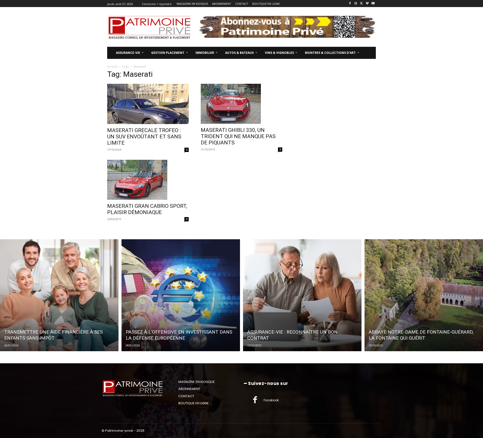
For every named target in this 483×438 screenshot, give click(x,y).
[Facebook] (350, 4)
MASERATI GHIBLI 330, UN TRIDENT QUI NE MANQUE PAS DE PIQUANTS (238, 136)
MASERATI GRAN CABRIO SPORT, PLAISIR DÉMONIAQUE (147, 209)
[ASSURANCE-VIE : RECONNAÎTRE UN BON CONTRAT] (302, 295)
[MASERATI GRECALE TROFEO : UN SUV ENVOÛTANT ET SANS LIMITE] (148, 104)
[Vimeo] (367, 4)
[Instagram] (356, 4)
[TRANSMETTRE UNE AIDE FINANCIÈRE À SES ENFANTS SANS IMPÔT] (59, 295)
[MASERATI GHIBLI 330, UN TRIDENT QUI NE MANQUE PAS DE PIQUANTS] (241, 104)
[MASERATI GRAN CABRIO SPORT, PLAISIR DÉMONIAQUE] (148, 180)
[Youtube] (373, 4)
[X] (362, 4)
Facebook (271, 400)
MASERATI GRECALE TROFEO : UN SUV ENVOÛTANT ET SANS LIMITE (144, 136)
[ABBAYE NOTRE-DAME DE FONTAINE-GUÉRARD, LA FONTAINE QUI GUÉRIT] (424, 295)
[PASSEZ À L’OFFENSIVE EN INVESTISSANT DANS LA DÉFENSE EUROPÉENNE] (181, 295)
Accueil (112, 66)
